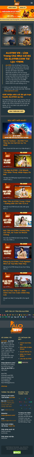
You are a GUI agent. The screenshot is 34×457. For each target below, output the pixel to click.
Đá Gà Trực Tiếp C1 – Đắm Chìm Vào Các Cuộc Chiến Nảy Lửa (16, 293)
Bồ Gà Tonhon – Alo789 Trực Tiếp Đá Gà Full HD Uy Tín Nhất (15, 143)
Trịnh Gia (11, 426)
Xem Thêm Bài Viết (16, 111)
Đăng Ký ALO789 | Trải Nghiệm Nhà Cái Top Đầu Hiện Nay (16, 263)
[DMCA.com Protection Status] (23, 362)
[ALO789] (17, 3)
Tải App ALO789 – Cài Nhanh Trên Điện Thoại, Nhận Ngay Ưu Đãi (17, 172)
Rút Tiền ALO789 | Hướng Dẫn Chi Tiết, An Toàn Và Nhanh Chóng (16, 232)
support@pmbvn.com (8, 420)
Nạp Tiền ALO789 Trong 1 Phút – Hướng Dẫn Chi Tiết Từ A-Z (16, 202)
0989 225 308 (9, 410)
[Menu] (32, 3)
